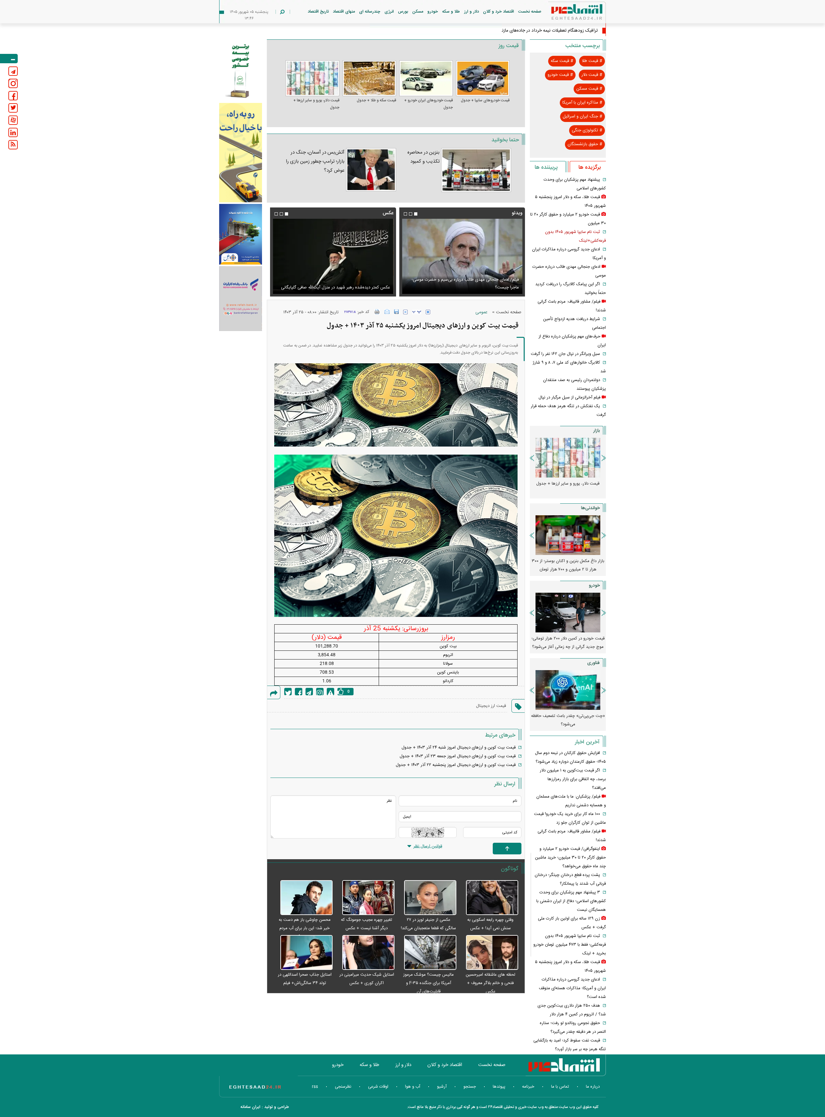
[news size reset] (416, 312)
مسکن (417, 11)
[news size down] (405, 312)
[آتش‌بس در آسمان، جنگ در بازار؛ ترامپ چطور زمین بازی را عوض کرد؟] (371, 169)
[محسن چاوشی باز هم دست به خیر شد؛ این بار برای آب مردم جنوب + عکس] (303, 898)
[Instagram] (320, 691)
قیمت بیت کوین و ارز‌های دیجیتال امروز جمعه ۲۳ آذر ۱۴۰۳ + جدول (458, 756)
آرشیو (442, 1086)
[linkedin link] (13, 132)
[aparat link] (13, 120)
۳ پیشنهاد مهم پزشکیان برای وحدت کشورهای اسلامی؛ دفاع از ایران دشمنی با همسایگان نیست (571, 901)
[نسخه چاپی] (377, 311)
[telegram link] (13, 71)
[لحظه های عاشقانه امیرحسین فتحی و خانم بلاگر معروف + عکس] (489, 953)
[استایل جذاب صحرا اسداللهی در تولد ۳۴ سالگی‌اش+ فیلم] (303, 953)
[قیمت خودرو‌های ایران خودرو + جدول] (426, 78)
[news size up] (428, 312)
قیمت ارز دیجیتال (491, 705)
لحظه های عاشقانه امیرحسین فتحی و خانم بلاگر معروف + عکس (490, 983)
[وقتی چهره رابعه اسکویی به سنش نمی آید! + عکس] (489, 898)
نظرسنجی (343, 1086)
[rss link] (13, 145)
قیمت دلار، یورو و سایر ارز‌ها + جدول (316, 104)
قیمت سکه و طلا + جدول (376, 100)
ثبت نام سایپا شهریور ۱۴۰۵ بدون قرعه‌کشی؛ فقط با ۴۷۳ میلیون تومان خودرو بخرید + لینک (569, 944)
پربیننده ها (546, 167)
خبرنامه (528, 1086)
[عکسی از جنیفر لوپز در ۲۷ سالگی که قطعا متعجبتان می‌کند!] (427, 898)
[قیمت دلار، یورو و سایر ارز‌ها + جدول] (312, 78)
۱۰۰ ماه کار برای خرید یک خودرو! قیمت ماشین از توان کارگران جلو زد (568, 642)
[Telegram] (309, 691)
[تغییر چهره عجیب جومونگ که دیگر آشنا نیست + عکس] (365, 898)
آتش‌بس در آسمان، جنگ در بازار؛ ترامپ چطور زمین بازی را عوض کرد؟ (315, 161)
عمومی (481, 312)
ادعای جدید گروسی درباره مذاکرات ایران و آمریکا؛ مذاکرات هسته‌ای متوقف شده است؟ (572, 988)
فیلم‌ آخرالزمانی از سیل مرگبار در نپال (569, 397)
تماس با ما (560, 1086)
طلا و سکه (451, 11)
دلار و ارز (471, 11)
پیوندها (499, 1086)
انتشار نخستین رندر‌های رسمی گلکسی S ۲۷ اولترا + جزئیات (567, 720)
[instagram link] (13, 83)
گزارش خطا (330, 691)
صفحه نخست (529, 11)
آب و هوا (412, 1086)
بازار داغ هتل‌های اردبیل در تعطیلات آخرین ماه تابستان (568, 565)
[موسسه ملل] (240, 234)
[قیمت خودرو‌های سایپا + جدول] (483, 78)
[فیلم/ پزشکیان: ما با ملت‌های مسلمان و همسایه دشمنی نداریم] (462, 256)
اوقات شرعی (378, 1086)
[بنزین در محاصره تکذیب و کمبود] (476, 170)
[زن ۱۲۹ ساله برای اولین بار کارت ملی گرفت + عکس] (333, 256)
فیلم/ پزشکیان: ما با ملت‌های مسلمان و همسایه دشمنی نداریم (466, 287)
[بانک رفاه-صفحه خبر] (240, 298)
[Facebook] (298, 691)
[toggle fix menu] (9, 58)
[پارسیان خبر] (240, 152)
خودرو (432, 11)
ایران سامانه (250, 1107)
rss (315, 1086)
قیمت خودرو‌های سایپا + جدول (485, 100)
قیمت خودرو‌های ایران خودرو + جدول (428, 104)
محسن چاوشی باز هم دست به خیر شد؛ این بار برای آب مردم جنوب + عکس (305, 928)
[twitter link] (13, 108)
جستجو (469, 1086)
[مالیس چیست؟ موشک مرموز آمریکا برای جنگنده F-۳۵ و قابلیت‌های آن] (427, 953)
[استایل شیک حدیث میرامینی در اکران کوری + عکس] (365, 953)
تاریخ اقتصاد (318, 11)
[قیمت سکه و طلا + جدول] (369, 78)
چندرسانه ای (369, 11)
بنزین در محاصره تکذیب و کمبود (423, 157)
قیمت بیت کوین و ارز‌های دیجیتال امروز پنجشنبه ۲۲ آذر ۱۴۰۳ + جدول (456, 765)
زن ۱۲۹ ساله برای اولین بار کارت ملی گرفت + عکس (346, 287)
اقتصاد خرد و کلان (498, 11)
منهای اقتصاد (344, 11)
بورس (403, 11)
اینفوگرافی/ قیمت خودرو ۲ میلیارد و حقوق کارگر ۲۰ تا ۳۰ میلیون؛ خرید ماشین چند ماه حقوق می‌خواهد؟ (570, 857)
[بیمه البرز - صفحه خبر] (240, 70)
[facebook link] (13, 96)
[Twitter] (288, 691)
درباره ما (593, 1086)
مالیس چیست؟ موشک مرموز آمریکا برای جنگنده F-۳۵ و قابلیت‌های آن (428, 983)
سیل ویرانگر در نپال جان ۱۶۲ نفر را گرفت (565, 353)
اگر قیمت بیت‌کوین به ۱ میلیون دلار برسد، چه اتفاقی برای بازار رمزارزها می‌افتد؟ (573, 779)
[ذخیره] (396, 311)
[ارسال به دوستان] (387, 311)
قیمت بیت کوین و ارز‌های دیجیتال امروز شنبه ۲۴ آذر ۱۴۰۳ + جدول (459, 747)
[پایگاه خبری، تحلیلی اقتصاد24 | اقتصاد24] (566, 13)
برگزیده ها (589, 167)
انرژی (389, 11)
